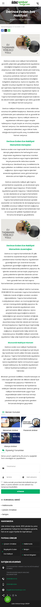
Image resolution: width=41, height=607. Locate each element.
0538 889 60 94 (12, 579)
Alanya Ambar (10, 446)
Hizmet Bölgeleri (25, 19)
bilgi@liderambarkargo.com (16, 590)
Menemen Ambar (10, 430)
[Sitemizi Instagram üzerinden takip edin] (13, 595)
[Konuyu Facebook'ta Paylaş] (2, 30)
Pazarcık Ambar (31, 430)
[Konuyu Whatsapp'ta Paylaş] (9, 30)
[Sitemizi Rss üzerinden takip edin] (16, 595)
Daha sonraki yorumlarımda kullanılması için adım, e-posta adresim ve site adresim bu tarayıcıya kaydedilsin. (19, 484)
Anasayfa (13, 19)
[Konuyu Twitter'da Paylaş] (5, 30)
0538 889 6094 (12, 584)
